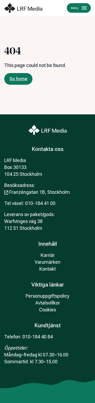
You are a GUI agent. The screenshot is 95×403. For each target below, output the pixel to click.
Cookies (47, 309)
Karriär (48, 255)
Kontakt (47, 269)
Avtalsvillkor (47, 303)
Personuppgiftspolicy (47, 296)
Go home (18, 78)
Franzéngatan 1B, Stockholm (39, 192)
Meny (75, 8)
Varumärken (47, 262)
